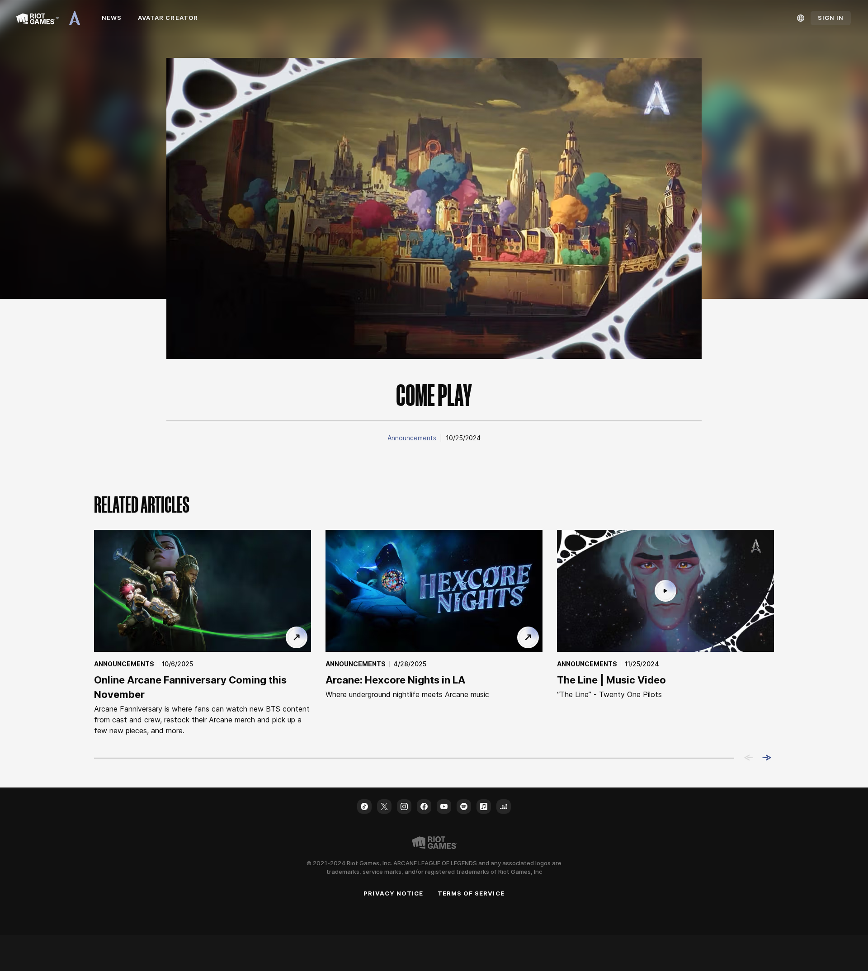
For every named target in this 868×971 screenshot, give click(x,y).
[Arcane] (77, 18)
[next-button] (767, 758)
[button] (411, 438)
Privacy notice (393, 893)
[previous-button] (748, 758)
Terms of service (471, 893)
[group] (434, 633)
